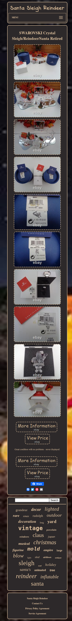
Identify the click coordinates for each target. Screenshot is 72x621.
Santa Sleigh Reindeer (37, 598)
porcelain (51, 529)
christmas (44, 542)
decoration (27, 521)
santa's (25, 569)
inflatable (49, 576)
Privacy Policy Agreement (37, 608)
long (42, 522)
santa (37, 583)
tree (52, 570)
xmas (26, 516)
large (59, 550)
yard (51, 521)
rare (16, 515)
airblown (47, 557)
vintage (30, 528)
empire (48, 550)
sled (37, 557)
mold (33, 549)
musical (24, 544)
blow (18, 556)
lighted (52, 509)
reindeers (24, 536)
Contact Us (37, 603)
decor (36, 509)
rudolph (38, 516)
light (29, 558)
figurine (18, 550)
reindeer (26, 576)
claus (38, 535)
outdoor (54, 515)
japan (51, 536)
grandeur (22, 510)
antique (58, 558)
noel (40, 566)
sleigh (27, 563)
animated (40, 570)
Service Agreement (37, 613)
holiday (50, 564)
